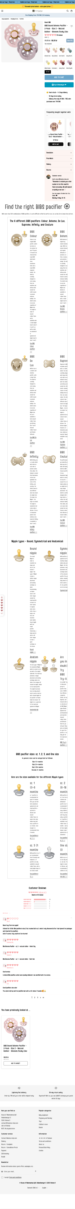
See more (48, 71)
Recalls (3, 1157)
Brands (41, 1127)
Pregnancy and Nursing (45, 1118)
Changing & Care (14, 19)
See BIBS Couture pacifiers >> (63, 523)
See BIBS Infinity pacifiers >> (33, 529)
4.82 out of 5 (42, 892)
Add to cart (55, 144)
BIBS (49, 22)
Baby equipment (5, 19)
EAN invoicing (5, 1154)
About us (41, 1144)
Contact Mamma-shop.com (9, 1138)
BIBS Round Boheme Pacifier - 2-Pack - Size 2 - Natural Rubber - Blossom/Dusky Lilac (15, 1048)
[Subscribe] (34, 1171)
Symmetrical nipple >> (66, 590)
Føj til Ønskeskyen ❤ (60, 85)
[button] (71, 11)
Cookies (41, 1150)
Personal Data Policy (44, 1147)
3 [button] (37, 997)
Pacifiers (22, 19)
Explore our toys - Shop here (28, 2)
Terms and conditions (45, 1141)
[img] (12, 919)
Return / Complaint (7, 1144)
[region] (59, 133)
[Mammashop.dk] (37, 11)
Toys (40, 1121)
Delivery (3, 1141)
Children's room (43, 1124)
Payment (3, 1150)
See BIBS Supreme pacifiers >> (63, 444)
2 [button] (34, 997)
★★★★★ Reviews (45, 1138)
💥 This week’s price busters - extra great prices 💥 (37, 6)
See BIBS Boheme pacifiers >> (63, 309)
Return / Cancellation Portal (9, 1147)
